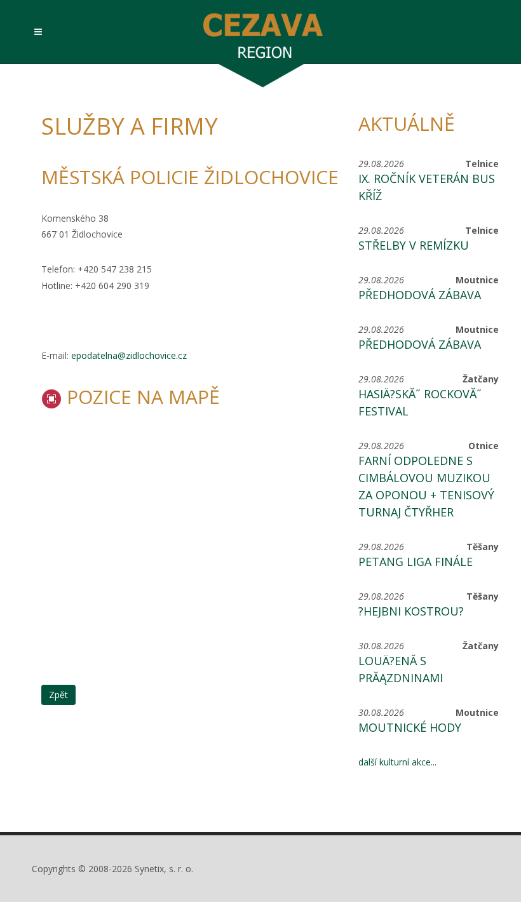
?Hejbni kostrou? (411, 611)
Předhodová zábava (419, 294)
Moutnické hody (409, 727)
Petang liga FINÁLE (415, 561)
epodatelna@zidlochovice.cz (129, 355)
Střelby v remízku (413, 245)
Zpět (58, 695)
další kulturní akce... (397, 762)
